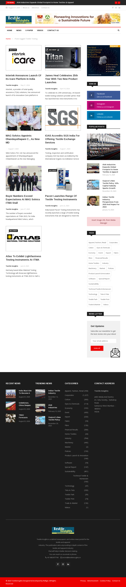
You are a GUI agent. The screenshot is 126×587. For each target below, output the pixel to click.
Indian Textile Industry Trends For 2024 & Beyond (102, 148)
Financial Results (101, 258)
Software (92, 279)
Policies (111, 268)
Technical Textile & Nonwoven (100, 289)
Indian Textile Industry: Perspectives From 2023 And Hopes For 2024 (110, 202)
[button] (116, 2)
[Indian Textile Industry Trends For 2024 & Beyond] (40, 394)
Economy (92, 253)
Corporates (14, 110)
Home (9, 30)
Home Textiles (94, 263)
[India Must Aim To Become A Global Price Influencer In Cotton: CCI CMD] (11, 394)
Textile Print (105, 299)
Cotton (91, 248)
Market (102, 268)
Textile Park (93, 299)
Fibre (90, 258)
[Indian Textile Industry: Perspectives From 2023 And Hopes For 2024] (94, 201)
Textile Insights (12, 85)
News (18, 30)
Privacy (83, 581)
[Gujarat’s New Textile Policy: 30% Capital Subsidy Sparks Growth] (94, 185)
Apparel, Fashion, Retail (97, 242)
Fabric (116, 253)
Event (101, 253)
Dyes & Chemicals (103, 248)
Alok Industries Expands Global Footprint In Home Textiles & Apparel (45, 2)
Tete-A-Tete (14, 170)
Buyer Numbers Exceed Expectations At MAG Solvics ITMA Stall (23, 199)
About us (26, 8)
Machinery (52, 50)
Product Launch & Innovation (99, 273)
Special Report (104, 279)
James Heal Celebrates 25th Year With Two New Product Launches (61, 79)
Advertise (35, 8)
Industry (13, 50)
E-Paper (29, 30)
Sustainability (94, 284)
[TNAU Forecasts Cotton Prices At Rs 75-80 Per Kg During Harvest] (11, 418)
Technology (93, 294)
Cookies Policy (105, 581)
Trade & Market (94, 304)
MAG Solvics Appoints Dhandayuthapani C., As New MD (23, 139)
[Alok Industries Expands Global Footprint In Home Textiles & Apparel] (94, 168)
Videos (40, 30)
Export (108, 253)
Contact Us (45, 8)
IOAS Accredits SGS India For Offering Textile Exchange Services (62, 139)
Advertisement (92, 581)
